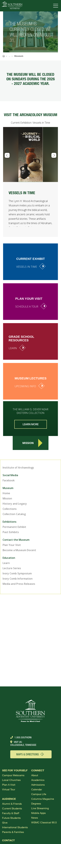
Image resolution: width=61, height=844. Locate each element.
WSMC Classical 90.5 (44, 822)
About (34, 775)
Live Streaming (40, 808)
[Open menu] (56, 6)
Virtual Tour (8, 789)
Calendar (36, 789)
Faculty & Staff (10, 813)
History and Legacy (15, 503)
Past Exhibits (11, 532)
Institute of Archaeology (18, 467)
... (9, 55)
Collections (10, 509)
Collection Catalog (14, 514)
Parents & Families (13, 831)
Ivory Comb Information (18, 578)
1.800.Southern (23, 737)
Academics (37, 779)
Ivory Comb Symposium (17, 573)
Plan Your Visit (12, 545)
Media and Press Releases (19, 584)
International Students (15, 827)
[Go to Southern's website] (12, 5)
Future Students (11, 817)
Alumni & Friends (12, 803)
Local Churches (11, 779)
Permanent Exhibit (14, 527)
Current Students (12, 808)
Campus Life (38, 794)
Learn (6, 563)
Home (6, 493)
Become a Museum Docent (19, 550)
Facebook (9, 480)
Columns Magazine (42, 798)
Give (4, 822)
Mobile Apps (38, 812)
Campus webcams (13, 775)
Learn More (31, 424)
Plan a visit (8, 784)
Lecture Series (12, 568)
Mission (28, 443)
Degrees (36, 803)
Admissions (38, 784)
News (34, 817)
